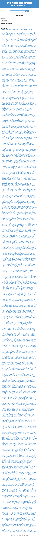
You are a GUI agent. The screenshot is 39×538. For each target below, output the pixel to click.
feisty (26, 190)
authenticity (29, 57)
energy (7, 172)
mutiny (24, 329)
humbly (28, 240)
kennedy (27, 281)
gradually (24, 217)
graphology (19, 218)
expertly (22, 183)
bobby (15, 73)
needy (18, 334)
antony (27, 47)
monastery (13, 322)
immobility (9, 247)
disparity (27, 154)
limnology (15, 293)
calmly (27, 84)
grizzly (9, 220)
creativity (33, 128)
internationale (21, 269)
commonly (4, 108)
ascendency (26, 53)
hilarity (35, 232)
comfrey (30, 105)
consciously (26, 116)
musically (4, 329)
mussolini (17, 329)
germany (8, 212)
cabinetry (19, 82)
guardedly (22, 221)
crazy (22, 128)
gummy (22, 223)
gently (21, 209)
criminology (9, 131)
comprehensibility (5, 111)
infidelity (13, 261)
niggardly (15, 336)
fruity (26, 203)
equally (7, 176)
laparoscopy (25, 286)
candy (16, 85)
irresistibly (30, 273)
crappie (15, 128)
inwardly (21, 272)
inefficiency (14, 259)
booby (28, 74)
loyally (3, 299)
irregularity (15, 273)
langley (17, 286)
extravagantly (17, 185)
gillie (3, 213)
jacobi (10, 276)
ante (16, 46)
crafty (25, 127)
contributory (19, 121)
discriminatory (11, 153)
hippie (16, 234)
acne (26, 33)
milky (23, 316)
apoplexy (27, 49)
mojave (13, 321)
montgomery (4, 324)
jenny (6, 277)
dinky (23, 150)
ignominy (4, 244)
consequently (31, 116)
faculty (24, 186)
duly (24, 162)
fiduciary (19, 192)
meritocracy (4, 313)
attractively (30, 56)
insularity (21, 266)
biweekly (6, 72)
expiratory (26, 183)
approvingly (11, 51)
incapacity (23, 253)
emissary (19, 169)
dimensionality (9, 150)
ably (17, 29)
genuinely (28, 209)
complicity (27, 110)
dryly (11, 162)
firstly (28, 194)
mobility (15, 319)
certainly (17, 92)
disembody (17, 153)
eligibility (25, 168)
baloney (7, 62)
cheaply (3, 94)
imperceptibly (28, 248)
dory (20, 159)
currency (31, 133)
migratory (8, 316)
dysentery (22, 163)
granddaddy (4, 218)
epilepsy (10, 174)
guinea (11, 223)
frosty (10, 203)
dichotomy (34, 148)
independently (5, 258)
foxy (24, 200)
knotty (3, 284)
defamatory (13, 139)
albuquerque (29, 39)
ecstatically (13, 166)
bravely (28, 76)
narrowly (22, 332)
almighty (6, 41)
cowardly (11, 127)
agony (35, 38)
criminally (4, 131)
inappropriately (17, 253)
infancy (28, 260)
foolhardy (33, 197)
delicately (8, 142)
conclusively (4, 113)
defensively (19, 139)
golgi (34, 214)
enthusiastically (30, 172)
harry (13, 228)
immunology (4, 248)
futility (9, 206)
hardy (35, 226)
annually (30, 45)
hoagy (34, 234)
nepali (3, 335)
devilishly (4, 148)
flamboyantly (14, 195)
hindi (9, 234)
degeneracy (18, 140)
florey (31, 196)
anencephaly (4, 45)
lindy (22, 293)
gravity (11, 219)
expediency (25, 182)
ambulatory (4, 42)
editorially (23, 166)
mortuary (14, 325)
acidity (20, 33)
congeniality (26, 115)
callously (23, 84)
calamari (7, 84)
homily (3, 236)
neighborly (27, 334)
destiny (20, 147)
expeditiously (4, 183)
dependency (19, 144)
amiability (13, 42)
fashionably (20, 189)
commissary (18, 107)
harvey (24, 228)
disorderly (16, 154)
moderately (24, 319)
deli (27, 140)
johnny (13, 278)
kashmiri (20, 281)
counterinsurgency (26, 125)
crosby (32, 131)
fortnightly (4, 200)
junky (22, 280)
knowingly (8, 284)
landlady (10, 286)
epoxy (33, 174)
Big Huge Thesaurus (19, 2)
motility (30, 325)
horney (3, 238)
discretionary (4, 153)
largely (7, 287)
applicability (27, 50)
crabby (21, 127)
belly (26, 65)
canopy (22, 85)
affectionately (4, 38)
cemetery (26, 91)
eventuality (4, 179)
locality (3, 296)
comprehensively (13, 111)
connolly (14, 116)
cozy (18, 127)
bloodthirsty (33, 72)
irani (25, 272)
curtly (11, 134)
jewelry (25, 277)
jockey (6, 278)
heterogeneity (31, 231)
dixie (26, 156)
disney (12, 154)
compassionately (5, 109)
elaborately (29, 167)
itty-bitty (4, 276)
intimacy (12, 270)
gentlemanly (16, 209)
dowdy (11, 160)
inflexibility (10, 263)
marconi (14, 305)
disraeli (11, 155)
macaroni (21, 300)
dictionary (13, 149)
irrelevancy (25, 273)
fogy (20, 197)
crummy (15, 132)
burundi (33, 81)
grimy (33, 219)
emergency (14, 169)
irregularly (20, 273)
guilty (8, 223)
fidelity (16, 192)
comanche (8, 105)
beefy (3, 65)
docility (32, 156)
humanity (24, 240)
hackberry (25, 224)
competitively (29, 109)
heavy (33, 229)
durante (8, 163)
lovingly (28, 298)
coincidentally (15, 104)
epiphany (14, 174)
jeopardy (9, 277)
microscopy (29, 315)
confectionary (8, 114)
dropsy (3, 162)
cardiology (30, 86)
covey (7, 127)
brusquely (31, 79)
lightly (3, 293)
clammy (32, 101)
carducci (11, 87)
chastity (21, 93)
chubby (3, 99)
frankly (7, 201)
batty (12, 64)
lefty (9, 289)
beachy (18, 64)
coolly (25, 122)
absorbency (9, 30)
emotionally (27, 169)
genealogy (11, 208)
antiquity (23, 47)
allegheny (22, 40)
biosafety (11, 70)
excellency (4, 180)
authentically (24, 57)
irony (31, 272)
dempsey (27, 143)
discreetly (26, 151)
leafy (27, 288)
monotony (14, 323)
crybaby (27, 132)
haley (9, 225)
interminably (10, 269)
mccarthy (19, 309)
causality (11, 90)
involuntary (10, 272)
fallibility (11, 188)
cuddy (7, 133)
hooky (20, 237)
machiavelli (31, 300)
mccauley (29, 309)
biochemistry (22, 69)
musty (21, 329)
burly (30, 81)
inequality (28, 259)
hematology (21, 230)
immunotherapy (11, 248)
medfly (33, 310)
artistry (13, 53)
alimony (12, 40)
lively (16, 295)
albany (21, 39)
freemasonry (23, 201)
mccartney (24, 309)
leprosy (30, 290)
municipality (17, 328)
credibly (8, 130)
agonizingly (31, 38)
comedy (12, 105)
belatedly (10, 65)
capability (35, 85)
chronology (32, 98)
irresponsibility (5, 275)
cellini (22, 91)
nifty (11, 336)
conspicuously (5, 119)
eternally (20, 177)
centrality (4, 92)
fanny (3, 189)
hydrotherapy (8, 242)
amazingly (21, 41)
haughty (34, 228)
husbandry (26, 241)
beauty (30, 64)
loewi (10, 296)
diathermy (26, 148)
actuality (7, 34)
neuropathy (19, 335)
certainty (22, 92)
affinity (9, 38)
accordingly (20, 32)
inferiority (4, 261)
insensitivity (9, 265)
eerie (27, 166)
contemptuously (24, 120)
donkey (3, 159)
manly (35, 304)
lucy (16, 299)
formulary (25, 199)
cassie (3, 88)
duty (15, 163)
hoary (3, 235)
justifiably (28, 280)
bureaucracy (20, 81)
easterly (18, 165)
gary (30, 207)
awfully (20, 59)
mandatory (11, 304)
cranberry (4, 128)
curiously (23, 133)
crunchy (19, 132)
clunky (10, 103)
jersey (19, 277)
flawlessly (32, 195)
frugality (17, 203)
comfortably (25, 105)
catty (7, 90)
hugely (15, 240)
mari (17, 305)
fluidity (10, 197)
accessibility (4, 32)
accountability (26, 32)
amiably (17, 42)
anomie (8, 46)
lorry (13, 298)
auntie (11, 57)
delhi (25, 140)
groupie (26, 220)
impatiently (23, 248)
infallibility (20, 260)
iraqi (28, 272)
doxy (31, 160)
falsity (18, 188)
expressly (19, 184)
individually (4, 259)
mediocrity (8, 311)
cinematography (33, 99)
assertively (12, 55)
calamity (11, 84)
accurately (8, 33)
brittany (28, 78)
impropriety (15, 251)
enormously (20, 172)
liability (16, 292)
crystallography (33, 132)
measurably (19, 310)
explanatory (4, 184)
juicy (12, 280)
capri (16, 86)
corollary (20, 124)
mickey (11, 315)
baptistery (4, 63)
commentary (8, 107)
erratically (27, 176)
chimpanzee (11, 97)
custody (20, 134)
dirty (7, 151)
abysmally (24, 30)
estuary (16, 177)
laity (35, 284)
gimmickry (7, 213)
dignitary (31, 149)
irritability (17, 275)
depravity (4, 145)
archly (14, 52)
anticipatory (9, 47)
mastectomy (33, 306)
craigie (31, 127)
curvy (14, 134)
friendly (15, 202)
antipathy (18, 47)
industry (9, 259)
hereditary (34, 230)
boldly (3, 74)
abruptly (30, 29)
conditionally (27, 113)
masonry (28, 306)
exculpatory (4, 182)
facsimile (20, 186)
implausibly (4, 249)
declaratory (4, 139)
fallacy (7, 188)
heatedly (21, 229)
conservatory (17, 117)
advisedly (22, 36)
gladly (19, 213)
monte (24, 323)
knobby (35, 283)
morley (34, 324)
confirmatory (9, 115)
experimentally (16, 183)
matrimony (27, 307)
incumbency (20, 257)
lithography (8, 295)
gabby (15, 206)
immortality (19, 247)
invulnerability (16, 272)
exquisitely (24, 184)
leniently (26, 290)
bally (35, 61)
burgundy (26, 81)
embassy (34, 168)
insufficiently (15, 266)
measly (14, 310)
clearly (16, 102)
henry (26, 230)
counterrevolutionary (6, 126)
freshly (8, 202)
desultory (24, 147)
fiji (34, 192)
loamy (22, 295)
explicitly (9, 184)
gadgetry (19, 206)
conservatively (10, 117)
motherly (26, 325)
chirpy (20, 97)
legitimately (9, 290)
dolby (18, 157)
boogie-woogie (5, 75)
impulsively (26, 251)
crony (29, 131)
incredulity (15, 257)
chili (33, 96)
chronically (27, 98)
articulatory (4, 53)
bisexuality (26, 70)
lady (32, 284)
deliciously (13, 142)
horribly (10, 238)
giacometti (26, 212)
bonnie (18, 74)
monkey (30, 322)
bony (25, 74)
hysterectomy (4, 243)
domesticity (25, 157)
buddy (15, 80)
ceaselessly (4, 91)
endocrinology (31, 171)
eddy (16, 166)
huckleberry (8, 240)
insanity (33, 264)
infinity (21, 261)
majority (3, 303)
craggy (28, 127)
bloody (3, 73)
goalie (25, 214)
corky (13, 124)
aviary (12, 59)
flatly (28, 195)
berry (27, 67)
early (35, 163)
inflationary (4, 263)
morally (25, 324)
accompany (15, 32)
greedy (26, 219)
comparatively (31, 108)
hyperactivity (21, 242)
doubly (3, 160)
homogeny (18, 236)
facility (16, 186)
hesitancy (16, 231)
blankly (15, 72)
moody (13, 324)
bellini (23, 65)
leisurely (14, 290)
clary (6, 102)
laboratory (23, 284)
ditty (7, 156)
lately (17, 287)
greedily (22, 219)
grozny (30, 220)
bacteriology (7, 61)
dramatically (4, 161)
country (12, 126)
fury (3, 206)
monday (17, 322)
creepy (27, 130)
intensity (9, 267)
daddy (7, 136)
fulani (35, 203)
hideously (18, 232)
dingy (20, 150)
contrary (14, 121)
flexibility (10, 196)
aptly (21, 51)
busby (6, 82)
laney (14, 286)
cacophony (24, 82)
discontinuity (20, 151)
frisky (3, 203)
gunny (26, 223)
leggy (27, 289)
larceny (3, 287)
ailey (3, 39)
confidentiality (30, 114)
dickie (7, 149)
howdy (34, 238)
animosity (25, 45)
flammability (20, 195)
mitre (11, 319)
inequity (32, 259)
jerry (16, 277)
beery (6, 65)
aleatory (3, 40)
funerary (24, 205)
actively (34, 33)
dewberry (13, 148)
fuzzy (12, 206)
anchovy (29, 44)
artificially (9, 53)
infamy (24, 260)
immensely (4, 247)
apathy (14, 49)
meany (11, 310)
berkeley (19, 67)
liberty (31, 292)
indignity (17, 258)
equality (3, 176)
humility (3, 241)
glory (7, 214)
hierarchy (23, 232)
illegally (12, 244)
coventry (35, 126)
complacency (4, 110)
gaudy (3, 208)
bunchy (3, 81)
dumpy (31, 162)
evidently (19, 179)
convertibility (11, 122)
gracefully (11, 217)
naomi (10, 332)
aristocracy (26, 52)
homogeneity (12, 236)
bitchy (30, 70)
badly (12, 61)
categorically (30, 88)
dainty (13, 136)
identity (17, 243)
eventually (9, 179)
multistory (4, 328)
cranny (12, 128)
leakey (30, 288)
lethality (34, 290)
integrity (30, 266)
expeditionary (31, 182)
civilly (29, 101)
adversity (12, 36)
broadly (32, 78)
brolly (7, 79)
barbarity (12, 63)
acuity (19, 34)
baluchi (11, 62)
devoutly (8, 148)
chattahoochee (27, 93)
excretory (23, 180)
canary (3, 85)
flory (34, 196)
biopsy (7, 70)
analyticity (8, 44)
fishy (34, 194)
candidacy (7, 85)
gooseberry (15, 215)
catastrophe (21, 88)
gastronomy (34, 207)
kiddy (21, 282)
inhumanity (14, 264)
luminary (28, 299)
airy (15, 39)
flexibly (14, 196)
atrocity (9, 56)
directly (3, 151)
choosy (27, 97)
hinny (12, 234)
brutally (8, 80)
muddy (17, 327)
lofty (13, 296)
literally (29, 294)
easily (15, 165)
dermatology (20, 145)
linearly (25, 293)
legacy (12, 289)
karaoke (12, 281)
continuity (4, 121)
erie (24, 176)
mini (13, 317)
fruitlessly (22, 203)
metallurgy (20, 313)
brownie (23, 79)
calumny (30, 84)
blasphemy (20, 72)
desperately (9, 147)
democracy (4, 143)
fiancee (12, 192)
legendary (23, 289)
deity (22, 140)
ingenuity (4, 264)
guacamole (17, 221)
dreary (18, 161)
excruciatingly (28, 180)
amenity (9, 42)
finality (12, 194)
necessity (9, 334)
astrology (23, 55)
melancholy (20, 311)
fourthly (21, 200)
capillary (7, 86)
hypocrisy (34, 242)
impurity (3, 252)
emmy (23, 169)
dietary (17, 149)
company (14, 108)
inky (21, 264)
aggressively (22, 38)
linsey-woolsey (11, 294)
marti (7, 306)
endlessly (25, 171)
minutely (29, 317)
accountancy (32, 32)
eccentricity (29, 165)
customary (25, 134)
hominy (7, 236)
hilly (6, 234)
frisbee (33, 202)
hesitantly (21, 231)
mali (14, 303)
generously (31, 208)
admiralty (18, 35)
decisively (30, 138)
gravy (15, 219)
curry (8, 134)
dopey (7, 159)
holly (17, 235)
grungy (12, 221)
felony (3, 191)
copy (3, 124)
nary (26, 332)
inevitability (4, 260)
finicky (21, 194)
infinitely (17, 261)
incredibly (10, 257)
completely (17, 110)
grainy (31, 217)
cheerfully (12, 94)
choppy (31, 97)
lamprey (6, 286)
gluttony (17, 214)
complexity (22, 110)
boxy (3, 76)
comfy (34, 105)
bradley (11, 76)
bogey (28, 73)
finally (15, 194)
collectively (24, 104)
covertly (3, 127)
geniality (4, 209)
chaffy (26, 92)
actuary (15, 34)
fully (3, 205)
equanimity (12, 176)
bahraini (19, 61)
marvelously (15, 306)
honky (7, 237)
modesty (4, 321)
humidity (32, 240)
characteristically (5, 93)
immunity (24, 247)
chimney (6, 97)
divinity (20, 156)
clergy (24, 102)
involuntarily (4, 272)
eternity (24, 177)
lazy (19, 288)
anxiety (34, 47)
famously (30, 188)
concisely (30, 111)
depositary (29, 144)
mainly (31, 301)
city (23, 101)
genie (8, 209)
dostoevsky (29, 159)
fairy (30, 186)
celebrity (14, 91)
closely (31, 102)
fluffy (7, 197)
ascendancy (21, 53)
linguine (29, 293)
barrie (30, 63)
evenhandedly (27, 178)
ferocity (20, 191)
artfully (33, 52)
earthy (12, 165)
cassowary (8, 88)
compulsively (20, 111)
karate (16, 281)
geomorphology (30, 211)
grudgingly (4, 221)
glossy (10, 214)
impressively (30, 249)
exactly (29, 179)
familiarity (23, 188)
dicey (30, 148)
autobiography (16, 58)
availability (8, 59)
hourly (30, 238)
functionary (13, 205)
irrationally (10, 273)
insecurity (4, 265)
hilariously (31, 232)
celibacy (18, 91)
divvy (24, 156)
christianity (11, 98)
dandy (27, 136)
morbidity (30, 324)
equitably (17, 176)
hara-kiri (24, 226)
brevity (13, 78)
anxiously (4, 49)
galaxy (23, 206)
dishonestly (27, 153)
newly (28, 335)
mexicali (3, 315)
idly (28, 243)
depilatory (24, 144)
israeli (21, 275)
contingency (30, 120)
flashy (25, 195)
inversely (14, 271)
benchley (29, 65)
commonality (33, 107)
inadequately (4, 253)
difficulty (26, 149)
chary (14, 93)
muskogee (9, 329)
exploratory (14, 184)
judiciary (3, 280)
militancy (15, 316)
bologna (7, 74)
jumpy (15, 280)
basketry (8, 64)
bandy (23, 62)
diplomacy (27, 150)
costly (17, 125)
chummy (11, 99)
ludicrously (20, 299)
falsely (15, 188)
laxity (11, 288)
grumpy (8, 221)
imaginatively (9, 246)
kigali (27, 282)
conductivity (33, 113)
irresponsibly (11, 275)
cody (26, 103)
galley (31, 206)
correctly (29, 124)
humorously (8, 241)
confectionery (14, 114)
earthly (8, 165)
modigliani (9, 321)
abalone (3, 29)
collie (28, 104)
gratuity (32, 218)
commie (13, 107)
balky (32, 61)
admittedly (29, 35)
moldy (16, 321)
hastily (27, 228)
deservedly (32, 145)
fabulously (7, 186)
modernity (29, 319)
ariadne (21, 52)
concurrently (15, 113)
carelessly (20, 87)
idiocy (25, 243)
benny (15, 67)
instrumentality (9, 266)
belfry (14, 65)
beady (22, 64)
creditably (13, 130)
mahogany (27, 301)
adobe (33, 35)
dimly (14, 150)
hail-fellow (4, 24)
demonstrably (22, 143)
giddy (30, 212)
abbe (7, 29)
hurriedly (21, 241)
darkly (11, 137)
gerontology (13, 212)
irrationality (4, 273)
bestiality (4, 68)
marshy (3, 306)
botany (27, 75)
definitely (32, 139)
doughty (7, 160)
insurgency (26, 266)
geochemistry (33, 209)
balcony (26, 61)
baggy (15, 61)
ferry (24, 191)
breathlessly (4, 78)
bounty (35, 75)
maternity (13, 307)
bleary (24, 72)
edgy (19, 166)
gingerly (11, 213)
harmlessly (4, 228)
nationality (33, 332)
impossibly (25, 249)
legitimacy (4, 290)
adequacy (4, 35)
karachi (8, 281)
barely (16, 63)
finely (18, 194)
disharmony (22, 153)
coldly (20, 104)
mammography (5, 304)
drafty (34, 160)
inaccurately (24, 252)
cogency (33, 103)
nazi (26, 333)
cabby (16, 82)
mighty (3, 316)
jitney (3, 278)
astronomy (28, 55)
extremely (23, 185)
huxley (3, 242)
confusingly (21, 115)
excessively (9, 180)
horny (7, 238)
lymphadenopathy (15, 300)
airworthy (11, 39)
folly (26, 197)
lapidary (30, 286)
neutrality (24, 335)
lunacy (7, 300)
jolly (24, 278)
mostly (22, 325)
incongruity (17, 255)
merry (12, 313)
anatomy (20, 44)
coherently (10, 104)
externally (29, 184)
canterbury (27, 85)
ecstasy (8, 166)
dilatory (3, 150)
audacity (34, 56)
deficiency (28, 139)
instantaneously (31, 265)
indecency (25, 257)
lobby (25, 295)
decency (11, 138)
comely (16, 105)
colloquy (31, 104)
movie (7, 327)
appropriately (5, 51)
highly (27, 232)
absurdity (14, 30)
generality (16, 208)
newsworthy (33, 335)
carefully (15, 87)
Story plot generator (21, 5)
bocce (19, 73)
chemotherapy (5, 96)
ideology (21, 243)
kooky (15, 284)
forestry (8, 199)
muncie (12, 328)
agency (17, 38)
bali (29, 61)
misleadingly (8, 318)
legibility (30, 289)
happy (20, 226)
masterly (4, 307)
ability (14, 29)
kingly (12, 283)
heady (6, 229)
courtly (31, 126)
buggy (23, 80)
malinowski (24, 303)
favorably (4, 190)
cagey (35, 82)
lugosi (24, 299)
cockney (20, 103)
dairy (16, 136)
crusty (23, 132)
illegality (8, 244)
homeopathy (27, 235)
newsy (3, 336)
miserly (3, 318)
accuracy (4, 33)
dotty (33, 159)
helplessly (12, 230)
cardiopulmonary (5, 87)
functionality (7, 205)
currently (4, 134)
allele (30, 40)
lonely (23, 296)
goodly (3, 215)
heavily (29, 229)
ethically (28, 177)
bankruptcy (33, 62)
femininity (7, 191)
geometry (24, 211)
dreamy (14, 161)
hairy (3, 225)
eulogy (22, 178)
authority (10, 58)
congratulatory (32, 115)
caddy (29, 82)
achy (17, 33)
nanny (7, 332)
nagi (26, 330)
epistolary (25, 174)
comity (3, 107)
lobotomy (33, 295)
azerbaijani (25, 59)
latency (20, 287)
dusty (12, 163)
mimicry (31, 316)
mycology (7, 330)
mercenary (19, 312)
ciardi (23, 99)
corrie (33, 124)
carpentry (29, 87)
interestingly (27, 267)
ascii (30, 53)
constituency (32, 119)
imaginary (4, 246)
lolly (20, 296)
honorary (16, 237)
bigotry (28, 68)
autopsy (3, 59)
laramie (34, 286)
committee (23, 107)
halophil (13, 24)
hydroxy (13, 242)
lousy (22, 298)
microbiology (15, 315)
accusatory (13, 33)
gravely (7, 219)
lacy (30, 284)
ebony (25, 165)
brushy (27, 79)
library (34, 292)
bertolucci (31, 67)
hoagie (30, 234)
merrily (9, 313)
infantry (32, 260)
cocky (24, 103)
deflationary (4, 140)
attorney (25, 56)
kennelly (31, 281)
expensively (10, 183)
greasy (18, 219)
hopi (33, 237)
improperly (10, 251)
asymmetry (4, 56)
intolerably (22, 270)
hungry (17, 241)
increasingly (4, 257)
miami (7, 315)
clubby (3, 103)
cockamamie (15, 103)
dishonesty (33, 153)
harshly (16, 228)
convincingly (17, 122)
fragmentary (32, 200)
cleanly (13, 102)
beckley (34, 64)
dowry (24, 160)
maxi (7, 309)
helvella (30, 24)
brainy (18, 76)
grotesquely (22, 220)
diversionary (11, 156)
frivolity (6, 203)
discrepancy (31, 151)
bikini (35, 68)
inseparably (15, 265)
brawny (32, 76)
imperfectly (34, 248)
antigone (14, 47)
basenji (33, 63)
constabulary (16, 119)
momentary (33, 321)
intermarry (33, 267)
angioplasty (17, 45)
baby (3, 61)
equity (21, 176)
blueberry (8, 73)
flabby (7, 195)
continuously (9, 121)
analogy (3, 44)
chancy (29, 92)
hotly (23, 238)
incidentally (4, 254)
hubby (3, 240)
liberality (23, 292)
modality (19, 319)
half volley (9, 24)
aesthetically (32, 36)
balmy (3, 62)
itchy (26, 275)
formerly (21, 199)
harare (28, 226)
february (22, 190)
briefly (16, 78)
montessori (29, 323)
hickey (14, 232)
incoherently (14, 254)
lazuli (17, 288)
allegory (26, 40)
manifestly (31, 304)
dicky (10, 149)
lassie (11, 287)
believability (18, 65)
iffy (34, 243)
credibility (4, 130)
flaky (10, 195)
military (19, 316)
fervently (31, 191)
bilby (8, 69)
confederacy (20, 114)
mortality (9, 325)
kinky (15, 283)
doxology (28, 160)
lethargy (3, 292)
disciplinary (15, 151)
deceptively (20, 138)
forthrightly (30, 199)
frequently (4, 202)
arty (17, 53)
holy (20, 235)
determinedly (29, 147)
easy (22, 165)
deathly (35, 137)
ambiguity (26, 41)
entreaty (17, 173)
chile (31, 96)
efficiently (12, 167)
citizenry (20, 101)
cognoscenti (4, 104)
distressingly (32, 155)
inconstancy (29, 255)
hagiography (34, 224)
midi (33, 315)
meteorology (25, 313)
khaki (13, 282)
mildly (12, 316)
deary (32, 137)
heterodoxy (26, 231)
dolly (21, 157)
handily (26, 225)
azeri (29, 59)
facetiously (12, 186)
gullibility (15, 223)
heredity (3, 231)
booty (17, 75)
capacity (3, 86)
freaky (15, 201)
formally (16, 199)
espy (8, 177)
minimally (17, 317)
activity (3, 34)
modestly (34, 319)
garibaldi (22, 207)
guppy (29, 223)
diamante (22, 148)
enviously (29, 173)
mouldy (3, 327)
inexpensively (14, 260)
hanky (7, 226)
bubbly (12, 80)
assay (3, 55)
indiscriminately (27, 258)
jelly (3, 277)
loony (3, 298)
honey (3, 237)
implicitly (9, 249)
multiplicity (30, 327)
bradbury (7, 76)
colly (35, 104)
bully (30, 80)
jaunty (24, 276)
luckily (10, 299)
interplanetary (28, 269)
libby (20, 292)
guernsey (4, 223)
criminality (31, 130)
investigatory (19, 271)
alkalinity (17, 40)
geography (8, 211)
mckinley (4, 310)
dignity (35, 149)
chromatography (21, 98)
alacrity (18, 39)
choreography (5, 98)
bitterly (33, 70)
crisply (13, 131)
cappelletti (12, 86)
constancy (22, 119)
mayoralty (15, 309)
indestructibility (12, 258)
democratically (10, 143)
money (26, 322)
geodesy (3, 211)
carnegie (24, 87)
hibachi (10, 232)
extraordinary (11, 185)
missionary (18, 318)
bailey (23, 61)
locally (7, 296)
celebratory (10, 91)
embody (3, 169)
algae (7, 40)
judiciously (8, 280)
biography (34, 69)
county (16, 126)
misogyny (13, 318)
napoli (13, 332)
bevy (8, 68)
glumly (14, 214)
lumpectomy (33, 299)
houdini (26, 238)
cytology (33, 134)
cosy (20, 125)
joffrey (10, 278)
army (30, 52)
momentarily (27, 321)
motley (33, 325)
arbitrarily (25, 51)
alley (3, 41)
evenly (32, 178)
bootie (14, 75)
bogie (32, 73)
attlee (22, 56)
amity (21, 42)
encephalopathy (20, 171)
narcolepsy (18, 332)
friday (12, 202)
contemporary (17, 120)
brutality (4, 80)
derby (12, 145)
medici (3, 311)
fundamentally (19, 205)
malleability (29, 303)
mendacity (9, 312)
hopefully (24, 237)
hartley (20, 228)
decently (15, 138)
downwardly (16, 160)
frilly (30, 202)
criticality (20, 131)
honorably (11, 237)
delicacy (3, 142)
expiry (31, 183)
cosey (3, 125)
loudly (19, 298)
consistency (28, 117)
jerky (13, 277)
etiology (13, 178)
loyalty (7, 299)
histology (19, 234)
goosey (19, 215)
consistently (34, 117)
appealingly (15, 50)
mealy (8, 310)
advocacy (27, 36)
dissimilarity (16, 155)
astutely (32, 55)
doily (15, 157)
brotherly (19, 79)
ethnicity (32, 177)
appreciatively (33, 50)
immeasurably (21, 246)
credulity (23, 130)
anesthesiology (11, 45)
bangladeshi (27, 62)
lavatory (32, 287)
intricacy (26, 270)
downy (20, 160)
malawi (11, 303)
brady (15, 76)
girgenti (15, 213)
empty (14, 171)
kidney (24, 282)
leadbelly (23, 288)
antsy (30, 47)
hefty (3, 230)
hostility (19, 238)
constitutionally (5, 120)
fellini (33, 190)
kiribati (22, 283)
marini (25, 305)
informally (20, 263)
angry (21, 45)
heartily (13, 229)
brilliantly (24, 78)
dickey (3, 149)
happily (16, 226)
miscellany (34, 317)
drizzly (25, 161)
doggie (8, 157)
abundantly (19, 30)
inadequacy (34, 252)
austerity (19, 57)
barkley (22, 63)
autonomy (33, 58)
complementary (11, 110)
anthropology (30, 46)
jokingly (20, 278)
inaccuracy (19, 252)
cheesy (19, 94)
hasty (31, 228)
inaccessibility (13, 252)
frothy (14, 203)
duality (14, 162)
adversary (8, 36)
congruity (4, 116)
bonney (14, 74)
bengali (3, 67)
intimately (17, 270)
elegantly (12, 168)
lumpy (3, 300)
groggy (13, 220)
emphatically (4, 171)
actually (11, 34)
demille (31, 142)
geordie (3, 212)
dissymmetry (22, 155)
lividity (19, 295)
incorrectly (34, 255)
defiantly (23, 139)
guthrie (6, 224)
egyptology (20, 167)
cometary (20, 105)
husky (31, 241)
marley (28, 305)
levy (13, 292)
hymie (17, 242)
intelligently (4, 267)
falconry (3, 188)
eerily (30, 166)
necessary (4, 334)
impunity (31, 251)
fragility (27, 200)
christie (15, 98)
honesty (33, 236)
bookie (10, 75)
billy (10, 69)
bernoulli (23, 67)
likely (7, 293)
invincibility (25, 271)
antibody (4, 47)
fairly (28, 186)
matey (17, 307)
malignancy (18, 303)
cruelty (12, 132)
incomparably (20, 254)
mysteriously (12, 330)
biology (3, 70)
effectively (34, 166)
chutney (19, 99)
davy (22, 137)
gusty (3, 224)
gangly (12, 207)
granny (9, 218)
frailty (3, 201)
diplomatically (32, 150)
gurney (33, 223)
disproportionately (5, 155)
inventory (9, 271)
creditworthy (18, 130)
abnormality (21, 29)
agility (27, 38)
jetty (22, 277)
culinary (10, 133)
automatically (27, 58)
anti (34, 46)
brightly (20, 78)
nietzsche (7, 336)
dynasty (18, 163)
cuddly (3, 133)
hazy (3, 229)
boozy (21, 75)
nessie (10, 335)
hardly (31, 226)
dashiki (14, 137)
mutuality (29, 329)
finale (8, 194)
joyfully (34, 278)
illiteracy (25, 244)
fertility (27, 191)
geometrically (18, 211)
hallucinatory (16, 225)
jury (24, 280)
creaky (25, 128)
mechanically (28, 310)
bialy (10, 68)
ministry (21, 317)
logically (16, 296)
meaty (24, 310)
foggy (17, 197)
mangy (27, 304)
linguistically (4, 294)
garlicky (26, 207)
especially (4, 177)
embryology (8, 169)
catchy (25, 88)
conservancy (4, 117)
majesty (34, 301)
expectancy (20, 182)
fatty (32, 189)
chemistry (28, 94)
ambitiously (31, 41)
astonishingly (17, 55)
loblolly (29, 295)
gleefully (26, 213)
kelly (23, 281)
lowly (32, 298)
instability (25, 265)
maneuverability (17, 304)
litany (22, 294)
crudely (8, 132)
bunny (11, 81)
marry (32, 305)
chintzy (16, 97)
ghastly (17, 212)
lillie (9, 293)
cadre (32, 82)
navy (23, 333)
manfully (23, 304)
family (27, 188)
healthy (9, 229)
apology (23, 49)
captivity (25, 86)
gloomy (3, 214)
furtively (35, 205)
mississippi (24, 318)
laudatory (24, 287)
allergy (33, 40)
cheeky (7, 94)
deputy (8, 145)
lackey (27, 284)
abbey (10, 29)
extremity (28, 185)
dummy (27, 162)
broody (14, 79)
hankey (3, 226)
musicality (33, 328)
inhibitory (9, 264)
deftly (14, 140)
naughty (19, 333)
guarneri (27, 221)
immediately (32, 246)
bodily (22, 73)
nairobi (29, 330)
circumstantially (14, 101)
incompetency (32, 254)
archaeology (4, 52)
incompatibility (26, 254)
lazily (14, 288)
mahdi (22, 301)
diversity (16, 156)
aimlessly (6, 39)
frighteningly (20, 202)
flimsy (21, 196)
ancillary (33, 44)
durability (4, 163)
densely (31, 143)
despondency (15, 147)
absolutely (4, 30)
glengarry (31, 213)
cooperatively (29, 122)
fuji (32, 203)
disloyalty (4, 154)
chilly (3, 97)
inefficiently (19, 259)
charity (11, 93)
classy (9, 102)
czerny (3, 136)
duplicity (34, 162)
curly (27, 133)
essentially (12, 177)
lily (11, 293)
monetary (22, 322)
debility (3, 138)
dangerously (31, 136)
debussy (7, 138)
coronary (24, 124)
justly (32, 280)
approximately (17, 51)
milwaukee (27, 316)
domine (29, 157)
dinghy (17, 150)
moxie (10, 327)
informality (15, 263)
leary (3, 289)
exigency (15, 182)
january (20, 276)
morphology (4, 325)
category (4, 90)
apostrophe (32, 49)
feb (19, 190)
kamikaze (4, 281)
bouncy (31, 75)
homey (32, 235)
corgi (10, 124)
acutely (22, 34)
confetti (25, 114)
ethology (9, 178)
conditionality (21, 113)
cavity (33, 90)
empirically (10, 171)
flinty (24, 196)
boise (35, 73)
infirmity (25, 261)
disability (10, 151)
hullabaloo (4, 26)
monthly (9, 324)
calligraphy (19, 84)
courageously (21, 126)
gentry (24, 209)
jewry (29, 277)
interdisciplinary (21, 267)
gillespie (33, 212)
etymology (18, 178)
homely (23, 235)
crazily (19, 128)
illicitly (21, 244)
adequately (9, 35)
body (25, 73)
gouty (7, 217)
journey (27, 278)
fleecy (3, 196)
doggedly (4, 157)
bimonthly (17, 69)
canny (19, 85)
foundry (17, 200)
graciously (19, 217)
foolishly (4, 199)
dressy (21, 161)
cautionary (16, 90)
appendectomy (21, 50)
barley (26, 63)
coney (3, 114)
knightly (31, 283)
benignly (7, 67)
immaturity (15, 246)
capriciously (20, 86)
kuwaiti (18, 284)
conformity (15, 115)
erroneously (32, 176)
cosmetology (7, 125)
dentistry (7, 144)
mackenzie (4, 301)
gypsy (16, 224)
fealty (8, 190)
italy (24, 275)
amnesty (25, 42)
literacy (25, 294)
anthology (20, 46)
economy (4, 166)
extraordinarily (5, 185)
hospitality (15, 238)
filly (3, 194)
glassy (22, 213)
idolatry (31, 243)
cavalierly (25, 90)
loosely (10, 298)
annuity (34, 45)
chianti (21, 96)
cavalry (29, 90)
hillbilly (34, 24)
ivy (7, 276)
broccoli (3, 79)
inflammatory (30, 261)
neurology (14, 335)
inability (7, 252)
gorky (26, 215)
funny (31, 205)
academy (29, 30)
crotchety (4, 132)
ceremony (13, 92)
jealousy (34, 276)
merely (32, 312)
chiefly (28, 96)
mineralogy (9, 317)
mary (20, 306)
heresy (7, 231)
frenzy (28, 201)
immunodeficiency (30, 247)
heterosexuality (5, 232)
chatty (32, 93)
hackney (29, 224)
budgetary (19, 80)
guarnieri (31, 221)
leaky (33, 288)
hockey (10, 235)
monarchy (8, 322)
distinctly (27, 155)
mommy (3, 322)
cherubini (14, 96)
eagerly (31, 163)
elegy (16, 168)
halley (12, 225)
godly (31, 214)
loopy (6, 298)
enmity (11, 172)
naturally (15, 333)
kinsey (18, 283)
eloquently (30, 168)
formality (12, 199)
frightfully (26, 202)
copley (34, 122)
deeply (9, 139)
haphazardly (11, 226)
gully (19, 223)
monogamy (4, 323)
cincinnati (27, 99)
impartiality (17, 248)
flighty (18, 196)
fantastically (7, 189)
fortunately (9, 200)
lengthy (18, 290)
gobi (28, 214)
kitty (25, 283)
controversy (25, 121)
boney (11, 74)
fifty (27, 192)
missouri (28, 318)
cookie (21, 122)
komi (12, 284)
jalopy (16, 276)
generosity (26, 208)
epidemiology (4, 174)
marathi (10, 305)
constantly (27, 119)
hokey (14, 235)
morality (21, 324)
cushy (17, 134)
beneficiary (34, 65)
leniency (22, 290)
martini (10, 306)
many (3, 305)
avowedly (16, 59)
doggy (11, 157)
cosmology (13, 125)
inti (9, 270)
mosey (18, 325)
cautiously (21, 90)
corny (16, 124)
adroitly (3, 36)
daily (10, 136)
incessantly (33, 253)
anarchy (12, 44)
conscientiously (20, 116)
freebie (18, 201)
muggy (21, 327)
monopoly (9, 323)
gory (29, 215)
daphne (3, 137)
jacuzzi (13, 276)
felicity (29, 190)
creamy (29, 128)
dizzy (29, 156)
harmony (9, 228)
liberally (27, 292)
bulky (27, 80)
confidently (4, 115)
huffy (12, 240)
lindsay (19, 293)
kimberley (34, 282)
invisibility (30, 271)
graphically (14, 218)
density (3, 144)
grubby (34, 220)
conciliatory (25, 111)
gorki (23, 215)
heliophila (23, 24)
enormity (15, 172)
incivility (9, 254)
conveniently (31, 121)
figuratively (31, 192)
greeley (29, 219)
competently (23, 109)
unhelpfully (4, 21)
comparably (25, 108)
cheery (16, 94)
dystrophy (27, 163)
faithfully (34, 186)
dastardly (18, 137)
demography (16, 143)
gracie (15, 217)
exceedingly (34, 179)
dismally (8, 154)
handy (29, 225)
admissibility (23, 35)
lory (16, 298)
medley (12, 311)
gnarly (21, 214)
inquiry (30, 264)
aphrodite (18, 49)
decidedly (25, 138)
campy (35, 84)
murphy (25, 328)
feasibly (16, 190)
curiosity (19, 133)
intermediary (4, 269)
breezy (9, 78)
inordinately (25, 264)
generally (21, 208)
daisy (19, 136)
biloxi (13, 69)
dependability (13, 144)
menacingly (4, 312)
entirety (7, 173)
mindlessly (4, 317)
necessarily (33, 333)
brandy (21, 76)
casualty (16, 88)
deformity (10, 140)
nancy (3, 332)
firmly (25, 194)
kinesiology (8, 283)
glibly (35, 213)
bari (19, 63)
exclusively (19, 180)
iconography (10, 243)
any (7, 49)
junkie (18, 280)
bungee (7, 81)
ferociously (16, 191)
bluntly (12, 73)
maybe (10, 309)
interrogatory (5, 270)
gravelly (3, 219)
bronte (10, 79)
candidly (12, 85)
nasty (29, 332)
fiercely (23, 192)
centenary (31, 91)
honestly (29, 236)
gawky (7, 208)
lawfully (7, 288)
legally (19, 289)
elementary (20, 168)
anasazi (16, 44)
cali (15, 84)
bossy (24, 75)
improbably (4, 251)
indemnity (30, 257)
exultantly (33, 185)
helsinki (16, 230)
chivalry (23, 97)
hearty (17, 229)
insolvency (20, 265)
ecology (34, 165)
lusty (10, 300)
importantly (14, 249)
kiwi (28, 283)
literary (33, 294)
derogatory (26, 145)
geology (13, 211)
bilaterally (4, 69)
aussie (15, 57)
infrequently (30, 263)
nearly (29, 333)
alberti (25, 39)
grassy (23, 218)
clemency (20, 102)
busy (13, 82)
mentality (14, 312)
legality (15, 289)
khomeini (17, 282)
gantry (16, 207)
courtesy (27, 126)
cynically (29, 134)
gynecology (11, 224)
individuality (33, 258)
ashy (33, 53)
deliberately (31, 140)
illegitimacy (17, 244)
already (10, 41)
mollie (20, 321)
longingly (31, 296)
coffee (29, 103)
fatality (24, 189)
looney (35, 296)
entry (25, 173)
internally (16, 269)
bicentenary (20, 68)
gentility (11, 209)
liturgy (12, 295)
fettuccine (8, 192)
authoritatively (5, 58)
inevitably (9, 260)
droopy (33, 161)
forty (14, 200)
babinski (32, 59)
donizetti (33, 157)
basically (3, 64)
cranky (8, 128)
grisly (3, 220)
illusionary (30, 244)
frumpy (29, 203)
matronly (32, 307)
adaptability (27, 34)
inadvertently (10, 253)
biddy (25, 68)
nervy (7, 335)
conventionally (5, 122)
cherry (10, 96)
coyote (15, 127)
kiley (30, 282)
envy (33, 173)
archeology (10, 52)
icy (14, 243)
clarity (3, 102)
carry (33, 87)
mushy (29, 328)
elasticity (34, 167)
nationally (4, 333)
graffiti (28, 217)
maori (6, 305)
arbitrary (30, 51)
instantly (4, 266)
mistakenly (4, 319)
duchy (17, 162)
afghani (13, 38)
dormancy (11, 159)
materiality (9, 307)
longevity (26, 296)
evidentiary (14, 179)
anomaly (4, 46)
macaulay (26, 300)
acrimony (30, 33)
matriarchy (22, 307)
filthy (5, 194)
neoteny (32, 334)
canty (31, 85)
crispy (17, 131)
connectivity (9, 116)
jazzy (27, 276)
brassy (25, 76)
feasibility (12, 190)
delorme (22, 142)
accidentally (10, 32)
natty (12, 333)
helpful (27, 24)
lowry (35, 298)
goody (7, 215)
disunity (3, 156)
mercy (28, 312)
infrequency (25, 263)
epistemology (19, 174)
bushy (9, 82)
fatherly (28, 189)
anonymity (12, 46)
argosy (18, 52)
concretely (10, 113)
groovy (17, 220)
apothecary (4, 50)
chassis (17, 93)
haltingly (22, 225)
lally (3, 286)
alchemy (34, 39)
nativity (8, 333)
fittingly (3, 195)
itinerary (30, 275)
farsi (16, 189)
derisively (15, 145)
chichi (25, 96)
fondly (29, 197)
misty (8, 319)
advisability (17, 36)
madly (8, 301)
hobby (7, 235)
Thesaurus (13, 5)
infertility (9, 261)
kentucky (4, 282)
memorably (29, 311)
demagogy (27, 142)
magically (12, 301)
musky (13, 329)
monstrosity (19, 323)
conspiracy (11, 119)
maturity (4, 309)
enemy (3, 172)
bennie (11, 67)
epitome (29, 174)
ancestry (25, 44)
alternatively (15, 41)
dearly (28, 137)
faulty (35, 189)
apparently (10, 50)
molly (23, 321)
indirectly (21, 258)
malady (7, 303)
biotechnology (17, 70)
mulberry (25, 327)
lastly (14, 287)
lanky (21, 286)
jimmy (34, 277)
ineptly (23, 259)
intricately (31, 270)
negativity (22, 334)
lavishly (3, 288)
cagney (3, 84)
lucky (13, 299)
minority (25, 317)
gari (19, 207)
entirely (3, 173)
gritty (6, 220)
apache (10, 49)
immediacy (27, 246)
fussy (6, 206)
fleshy (6, 196)
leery (6, 289)
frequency (32, 201)
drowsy (7, 162)
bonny (22, 74)
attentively (17, 56)
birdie (22, 70)
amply (29, 42)
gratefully (28, 218)
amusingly (33, 42)
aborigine (26, 29)
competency (18, 109)
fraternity (11, 201)
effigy (16, 167)
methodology (31, 313)
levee (7, 292)
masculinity (24, 306)
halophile (18, 24)
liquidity (18, 294)
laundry (28, 287)
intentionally (14, 267)
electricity (7, 168)
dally (24, 136)
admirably (14, 35)
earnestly (4, 165)
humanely (20, 240)
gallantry (27, 206)
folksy (23, 197)
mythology (18, 330)
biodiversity (28, 69)
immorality (14, 247)
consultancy (11, 120)
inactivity (29, 252)
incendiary (28, 253)
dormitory (16, 159)
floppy (27, 196)
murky (22, 328)
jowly (31, 278)
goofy (10, 215)
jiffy (31, 277)
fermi (12, 191)
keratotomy (9, 282)
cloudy (35, 102)
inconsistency (22, 255)
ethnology (4, 178)
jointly (17, 278)
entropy (21, 173)
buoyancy (15, 81)
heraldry (29, 230)
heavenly (25, 229)
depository (34, 144)
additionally (32, 34)
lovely (25, 298)
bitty (3, 72)
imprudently (20, 251)
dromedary (29, 161)
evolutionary (24, 179)
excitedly (14, 180)
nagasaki (23, 330)
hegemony (7, 230)
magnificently (17, 301)
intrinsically (4, 271)
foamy (13, 197)
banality (14, 62)
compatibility (12, 109)
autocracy (22, 58)
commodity (28, 107)
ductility (20, 162)
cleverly (27, 102)
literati (3, 295)
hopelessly (29, 237)
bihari (32, 68)
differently (22, 149)
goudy (3, 217)
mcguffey (33, 309)
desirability (4, 147)
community (9, 108)
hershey (11, 231)
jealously (30, 276)
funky (28, 205)
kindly (3, 283)
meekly (15, 311)
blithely (28, 72)
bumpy (33, 80)
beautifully (26, 64)
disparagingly (21, 154)
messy (16, 313)
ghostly (21, 212)
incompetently (5, 255)
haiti (6, 225)
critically (25, 131)
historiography (25, 234)
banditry (19, 62)
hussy (34, 241)
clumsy (7, 103)
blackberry (11, 72)
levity (10, 292)
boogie (32, 74)
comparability (19, 108)
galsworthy (4, 207)
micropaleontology (22, 315)
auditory (7, 57)
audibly (3, 57)
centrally (8, 92)
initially (18, 264)
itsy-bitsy (34, 275)
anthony (24, 46)
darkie (7, 137)
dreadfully (10, 161)
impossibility (19, 249)
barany (8, 63)
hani (32, 225)
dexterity (17, 148)
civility (26, 101)
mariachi (21, 305)
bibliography (14, 68)
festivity (3, 192)
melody (24, 311)
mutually (33, 329)
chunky (15, 99)
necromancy (14, 334)
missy (32, 318)
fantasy (12, 189)
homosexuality (24, 236)
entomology (12, 173)
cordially (6, 124)
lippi (15, 294)
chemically (24, 94)
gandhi (9, 207)
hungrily (13, 241)
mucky (14, 327)
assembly (7, 55)
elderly (3, 168)
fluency (3, 197)
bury (3, 82)
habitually (20, 224)
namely (33, 330)
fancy (34, 188)
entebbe (24, 172)
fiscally (31, 194)
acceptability (34, 30)
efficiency (8, 167)
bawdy (15, 64)
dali (21, 136)
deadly (25, 137)
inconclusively (11, 255)
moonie (17, 324)
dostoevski (24, 159)
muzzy (3, 330)
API (27, 5)
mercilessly (24, 312)
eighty (25, 167)
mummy (8, 328)
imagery (34, 244)
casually (12, 88)
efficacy (3, 167)
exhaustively (10, 182)
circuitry (3, 101)
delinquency (18, 142)
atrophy (12, 56)
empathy (32, 169)
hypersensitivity (28, 242)
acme (24, 33)
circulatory (8, 101)
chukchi (7, 99)
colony (3, 105)
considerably (23, 117)
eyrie (3, 186)
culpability (15, 133)
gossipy (32, 215)
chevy (18, 96)
